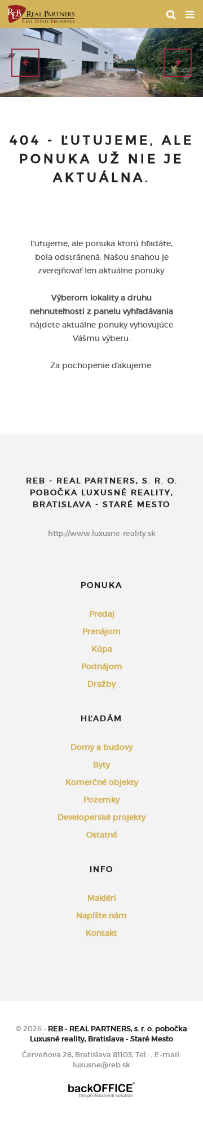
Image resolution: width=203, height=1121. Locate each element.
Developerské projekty (101, 817)
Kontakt (101, 933)
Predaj (101, 614)
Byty (101, 765)
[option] (101, 62)
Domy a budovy (101, 747)
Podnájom (101, 666)
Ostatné (101, 835)
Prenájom (101, 631)
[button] (25, 63)
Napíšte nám (101, 915)
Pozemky (101, 800)
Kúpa (101, 649)
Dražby (101, 684)
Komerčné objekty (101, 782)
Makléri (101, 898)
